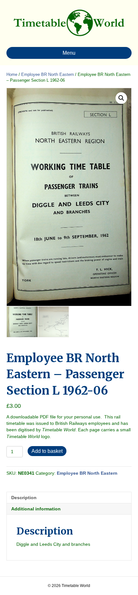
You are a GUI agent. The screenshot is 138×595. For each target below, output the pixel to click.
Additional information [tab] (36, 508)
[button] (121, 98)
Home (11, 74)
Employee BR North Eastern (47, 74)
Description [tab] (24, 497)
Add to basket (47, 451)
